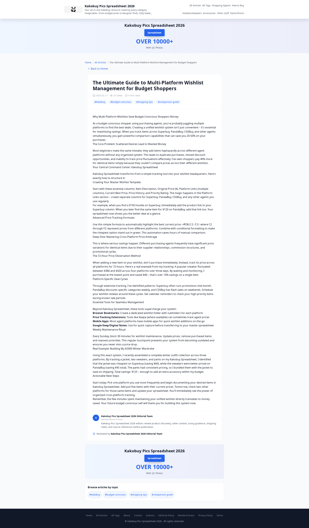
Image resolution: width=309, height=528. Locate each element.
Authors (150, 515)
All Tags (206, 5)
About (127, 515)
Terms (219, 515)
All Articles (195, 5)
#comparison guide (168, 101)
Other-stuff (223, 13)
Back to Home (99, 68)
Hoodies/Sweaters (192, 13)
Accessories (209, 13)
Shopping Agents (221, 5)
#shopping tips (144, 101)
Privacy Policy (205, 515)
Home (88, 62)
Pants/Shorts (237, 13)
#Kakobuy (100, 101)
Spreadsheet (154, 32)
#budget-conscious (120, 101)
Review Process (186, 515)
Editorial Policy (166, 515)
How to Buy (238, 5)
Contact (138, 515)
